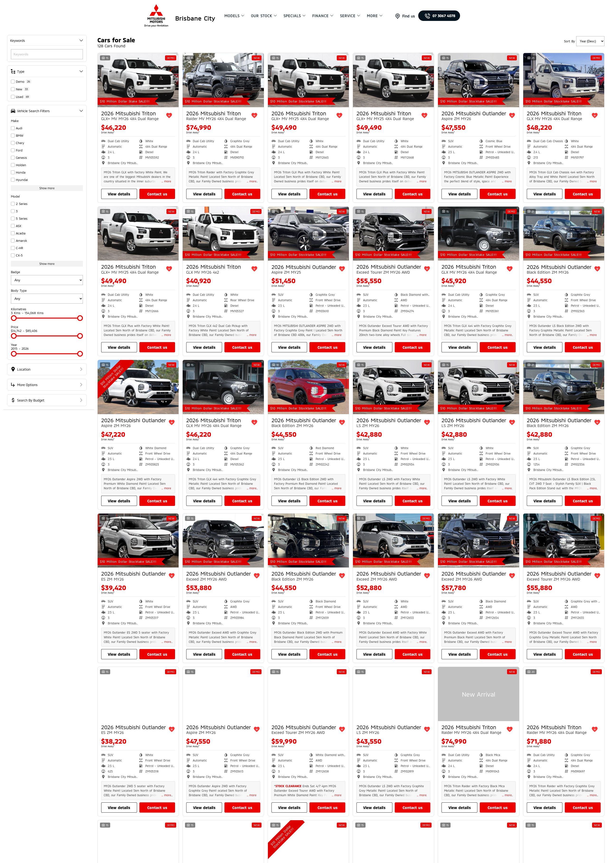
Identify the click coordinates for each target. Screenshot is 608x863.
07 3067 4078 (443, 16)
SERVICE (348, 16)
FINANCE (320, 16)
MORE (372, 16)
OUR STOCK (261, 16)
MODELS (232, 16)
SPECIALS (292, 16)
